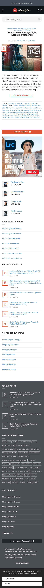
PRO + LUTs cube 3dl (10, 248)
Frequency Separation (10, 345)
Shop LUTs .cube (8, 522)
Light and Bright (23, 456)
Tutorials (27, 30)
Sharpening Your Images (11, 340)
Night (10, 467)
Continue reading (22, 95)
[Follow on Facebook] (38, 10)
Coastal (27, 445)
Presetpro (5, 115)
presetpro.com (12, 115)
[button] (3, 10)
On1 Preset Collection (21, 467)
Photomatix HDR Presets (20, 471)
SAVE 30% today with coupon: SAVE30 (22, 3)
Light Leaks (31, 29)
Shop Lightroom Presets (11, 497)
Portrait (20, 475)
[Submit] (39, 19)
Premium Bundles (7, 478)
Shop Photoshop (8, 527)
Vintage (29, 482)
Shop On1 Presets (9, 517)
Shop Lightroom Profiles (11, 502)
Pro (27, 478)
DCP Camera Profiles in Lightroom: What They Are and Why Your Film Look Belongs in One (25, 283)
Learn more (34, 573)
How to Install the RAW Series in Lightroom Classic (25, 294)
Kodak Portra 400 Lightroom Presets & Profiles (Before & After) (24, 323)
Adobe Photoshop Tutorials (22, 106)
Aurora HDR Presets (24, 442)
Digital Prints (35, 449)
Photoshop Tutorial (32, 112)
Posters (34, 475)
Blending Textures (8, 355)
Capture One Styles (8, 445)
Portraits (26, 475)
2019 (14, 442)
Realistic (14, 482)
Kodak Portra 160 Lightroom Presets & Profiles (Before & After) (24, 313)
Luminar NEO (15, 464)
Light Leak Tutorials (35, 108)
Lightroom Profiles (21, 460)
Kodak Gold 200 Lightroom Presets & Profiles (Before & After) (23, 303)
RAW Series (6, 482)
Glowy (26, 108)
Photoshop (18, 30)
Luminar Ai (5, 464)
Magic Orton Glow (9, 360)
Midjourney (37, 464)
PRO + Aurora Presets (10, 243)
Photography (6, 471)
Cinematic (19, 445)
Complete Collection (23, 449)
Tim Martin (31, 40)
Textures (22, 482)
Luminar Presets (27, 464)
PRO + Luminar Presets (11, 238)
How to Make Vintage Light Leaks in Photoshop (22, 33)
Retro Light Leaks (23, 115)
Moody (4, 467)
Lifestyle (13, 456)
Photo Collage (34, 467)
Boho (34, 442)
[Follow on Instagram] (41, 10)
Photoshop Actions (20, 112)
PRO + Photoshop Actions (12, 258)
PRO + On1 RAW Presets (12, 253)
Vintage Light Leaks (8, 117)
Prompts (32, 478)
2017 (4, 442)
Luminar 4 (32, 460)
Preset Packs (19, 478)
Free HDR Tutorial (9, 369)
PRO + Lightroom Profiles (11, 233)
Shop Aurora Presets (10, 512)
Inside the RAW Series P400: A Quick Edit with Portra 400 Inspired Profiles (25, 272)
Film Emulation (23, 453)
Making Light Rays (9, 364)
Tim (30, 115)
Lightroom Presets (8, 460)
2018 (9, 442)
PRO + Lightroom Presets (11, 228)
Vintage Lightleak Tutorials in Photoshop (27, 117)
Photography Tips (14, 110)
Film (7, 108)
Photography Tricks (27, 110)
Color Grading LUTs (8, 449)
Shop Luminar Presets (10, 507)
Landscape (5, 456)
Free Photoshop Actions (16, 29)
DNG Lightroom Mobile (9, 453)
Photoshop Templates (9, 475)
